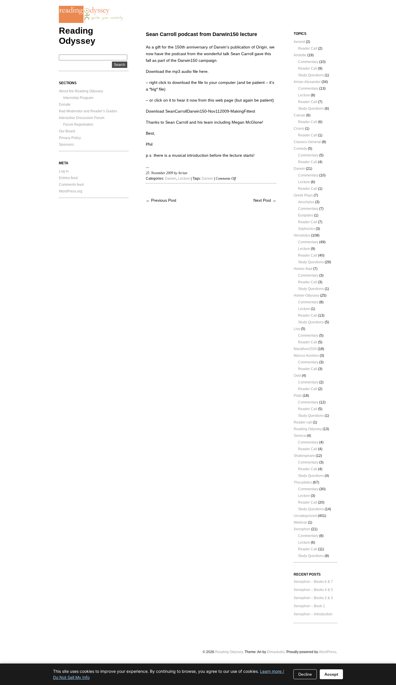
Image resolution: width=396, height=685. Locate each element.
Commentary (308, 62)
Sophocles (306, 229)
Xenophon (302, 529)
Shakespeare (304, 456)
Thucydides (303, 482)
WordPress (327, 652)
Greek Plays (303, 195)
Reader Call (307, 48)
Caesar (299, 115)
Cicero (299, 129)
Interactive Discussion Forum (81, 118)
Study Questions (311, 75)
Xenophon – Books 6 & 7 (313, 582)
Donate (64, 104)
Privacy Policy (70, 138)
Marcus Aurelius (306, 356)
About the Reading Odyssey (81, 91)
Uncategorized (305, 516)
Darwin (170, 178)
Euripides (305, 215)
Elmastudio (276, 652)
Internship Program (78, 98)
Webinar (300, 522)
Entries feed (68, 178)
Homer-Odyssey (306, 295)
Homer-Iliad (303, 269)
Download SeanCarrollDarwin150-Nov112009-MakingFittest (200, 111)
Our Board (67, 131)
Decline (305, 674)
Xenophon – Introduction (313, 614)
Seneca (300, 436)
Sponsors (66, 145)
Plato (298, 396)
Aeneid (299, 42)
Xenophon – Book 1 (309, 606)
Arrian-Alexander (307, 82)
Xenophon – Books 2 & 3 (313, 598)
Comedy (300, 149)
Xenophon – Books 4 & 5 (313, 590)
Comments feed (71, 185)
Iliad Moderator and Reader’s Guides (88, 111)
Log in (64, 171)
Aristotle (300, 55)
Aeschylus (306, 202)
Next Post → (264, 200)
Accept (331, 674)
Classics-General (307, 142)
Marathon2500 (305, 349)
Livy (297, 329)
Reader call (303, 422)
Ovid (297, 376)
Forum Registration (78, 124)
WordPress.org (70, 191)
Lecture (184, 178)
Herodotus (302, 235)
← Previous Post (161, 200)
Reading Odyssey (308, 429)
